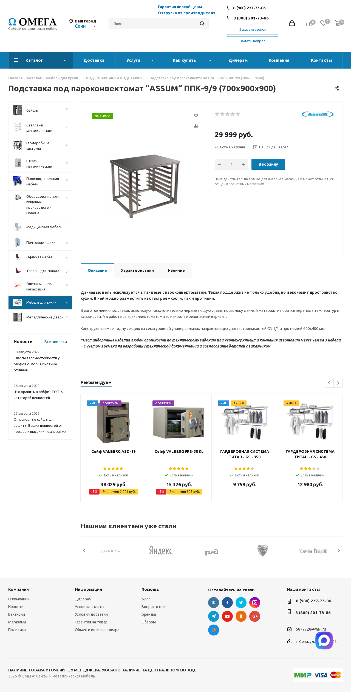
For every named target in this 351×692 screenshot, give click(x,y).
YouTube (227, 616)
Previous (329, 383)
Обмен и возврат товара (97, 630)
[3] (227, 114)
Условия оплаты (89, 607)
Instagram (254, 602)
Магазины (17, 622)
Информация (88, 589)
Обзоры (148, 622)
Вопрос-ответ (154, 607)
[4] (233, 114)
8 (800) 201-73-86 (251, 18)
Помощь (150, 589)
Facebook (227, 602)
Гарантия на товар (91, 622)
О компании (19, 599)
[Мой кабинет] (292, 24)
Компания (18, 589)
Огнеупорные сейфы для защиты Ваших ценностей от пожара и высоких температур (40, 425)
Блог (145, 599)
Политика (17, 630)
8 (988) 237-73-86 (249, 7)
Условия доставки (91, 614)
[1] (217, 114)
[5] (238, 114)
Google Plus (254, 616)
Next (338, 383)
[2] (222, 114)
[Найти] (202, 23)
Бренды (148, 614)
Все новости (55, 342)
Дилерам (83, 599)
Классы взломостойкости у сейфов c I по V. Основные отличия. (37, 364)
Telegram (213, 616)
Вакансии (16, 614)
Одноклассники (241, 616)
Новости (16, 607)
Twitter (241, 602)
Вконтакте (213, 602)
